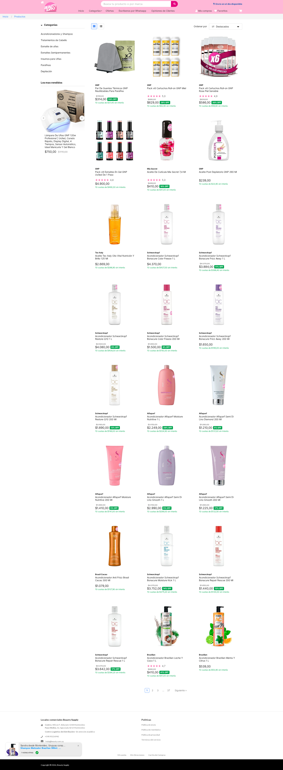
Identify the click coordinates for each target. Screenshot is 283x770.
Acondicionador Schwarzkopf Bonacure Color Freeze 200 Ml (163, 337)
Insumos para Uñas (51, 58)
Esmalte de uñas (49, 46)
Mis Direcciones (137, 755)
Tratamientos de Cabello (54, 40)
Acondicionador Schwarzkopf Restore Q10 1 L (111, 337)
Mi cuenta (122, 755)
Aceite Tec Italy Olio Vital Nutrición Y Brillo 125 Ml (114, 257)
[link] (166, 96)
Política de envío (149, 725)
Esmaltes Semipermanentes (55, 52)
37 (168, 690)
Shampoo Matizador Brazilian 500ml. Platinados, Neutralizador (40, 748)
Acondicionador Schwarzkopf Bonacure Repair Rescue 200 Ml (216, 579)
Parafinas (46, 65)
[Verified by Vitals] (37, 752)
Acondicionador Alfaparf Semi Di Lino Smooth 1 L (164, 498)
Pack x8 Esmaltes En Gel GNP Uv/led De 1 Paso (111, 173)
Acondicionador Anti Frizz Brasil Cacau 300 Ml (112, 579)
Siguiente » (181, 690)
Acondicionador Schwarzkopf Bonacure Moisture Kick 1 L (163, 579)
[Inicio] (42, 7)
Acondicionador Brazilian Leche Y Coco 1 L (165, 659)
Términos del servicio (151, 739)
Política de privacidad (151, 735)
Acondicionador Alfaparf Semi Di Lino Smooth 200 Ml (216, 498)
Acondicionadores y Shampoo (57, 33)
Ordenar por (200, 26)
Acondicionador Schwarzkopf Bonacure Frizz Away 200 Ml (215, 337)
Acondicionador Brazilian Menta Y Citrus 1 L (217, 659)
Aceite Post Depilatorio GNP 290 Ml (218, 171)
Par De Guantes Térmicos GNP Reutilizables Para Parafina (111, 89)
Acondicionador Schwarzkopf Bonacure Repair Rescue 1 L (111, 659)
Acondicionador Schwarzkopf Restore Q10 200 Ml (111, 418)
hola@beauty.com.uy (55, 741)
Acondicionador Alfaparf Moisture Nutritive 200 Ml (113, 498)
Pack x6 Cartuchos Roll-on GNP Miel (166, 88)
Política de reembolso (151, 729)
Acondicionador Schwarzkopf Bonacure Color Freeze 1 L (163, 257)
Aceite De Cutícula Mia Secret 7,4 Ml (166, 171)
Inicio (5, 16)
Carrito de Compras (157, 755)
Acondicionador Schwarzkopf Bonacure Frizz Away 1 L (215, 257)
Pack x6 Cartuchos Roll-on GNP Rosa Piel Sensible (216, 89)
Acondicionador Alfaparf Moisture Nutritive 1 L (165, 418)
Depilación (46, 71)
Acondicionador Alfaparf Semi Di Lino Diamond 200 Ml (216, 418)
